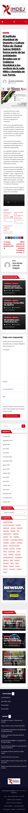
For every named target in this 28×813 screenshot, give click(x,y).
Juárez (5, 554)
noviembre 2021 (7, 497)
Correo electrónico (8, 389)
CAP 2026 (21, 796)
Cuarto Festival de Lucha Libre (10, 757)
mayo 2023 (6, 481)
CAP (11, 537)
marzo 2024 (6, 469)
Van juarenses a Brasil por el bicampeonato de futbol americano (14, 658)
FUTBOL (18, 548)
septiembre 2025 (7, 440)
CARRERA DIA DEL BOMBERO (14, 799)
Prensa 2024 (6, 32)
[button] (25, 21)
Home (5, 796)
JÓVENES (10, 554)
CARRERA (16, 537)
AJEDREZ (18, 525)
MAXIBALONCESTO (8, 557)
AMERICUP (6, 528)
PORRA (17, 566)
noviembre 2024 (7, 457)
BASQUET (19, 528)
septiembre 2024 (7, 461)
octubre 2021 (6, 502)
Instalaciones (11, 551)
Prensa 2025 (7, 618)
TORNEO (19, 569)
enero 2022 (6, 489)
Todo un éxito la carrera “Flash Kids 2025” (12, 641)
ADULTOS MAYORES (8, 525)
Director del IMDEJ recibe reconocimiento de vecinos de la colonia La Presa (18, 215)
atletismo (13, 528)
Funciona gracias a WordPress (9, 790)
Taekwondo (12, 569)
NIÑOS (17, 563)
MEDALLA (5, 560)
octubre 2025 (6, 436)
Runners (5, 569)
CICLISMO (6, 540)
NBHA (12, 563)
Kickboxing (18, 554)
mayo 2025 (6, 452)
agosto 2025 (6, 444)
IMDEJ (5, 551)
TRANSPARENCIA (20, 809)
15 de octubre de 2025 (12, 625)
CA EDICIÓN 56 (5, 697)
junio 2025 (6, 448)
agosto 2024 (6, 465)
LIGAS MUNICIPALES (19, 806)
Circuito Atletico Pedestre (16, 540)
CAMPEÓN (15, 534)
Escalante (5, 548)
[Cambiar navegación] (14, 21)
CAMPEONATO (7, 534)
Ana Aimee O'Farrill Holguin (16, 81)
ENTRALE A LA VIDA (14, 545)
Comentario (6, 349)
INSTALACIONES (8, 806)
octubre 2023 (6, 473)
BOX (18, 531)
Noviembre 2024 (7, 283)
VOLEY (5, 572)
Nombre (5, 381)
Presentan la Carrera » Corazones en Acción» (13, 623)
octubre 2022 (6, 485)
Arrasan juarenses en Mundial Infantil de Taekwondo (13, 676)
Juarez (18, 551)
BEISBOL (13, 531)
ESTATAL (12, 548)
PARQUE (11, 566)
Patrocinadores (6, 809)
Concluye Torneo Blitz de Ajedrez (14, 304)
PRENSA (13, 809)
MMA (11, 560)
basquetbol (6, 531)
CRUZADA (19, 542)
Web (4, 396)
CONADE (13, 542)
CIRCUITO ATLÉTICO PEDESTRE (14, 803)
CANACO (5, 537)
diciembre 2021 (7, 493)
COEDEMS (6, 542)
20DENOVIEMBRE (8, 522)
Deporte (5, 545)
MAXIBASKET (18, 557)
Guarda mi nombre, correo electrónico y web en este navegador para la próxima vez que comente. (13, 409)
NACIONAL (6, 563)
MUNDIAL (17, 560)
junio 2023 (6, 477)
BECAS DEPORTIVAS (13, 796)
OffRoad (5, 566)
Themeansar (14, 792)
